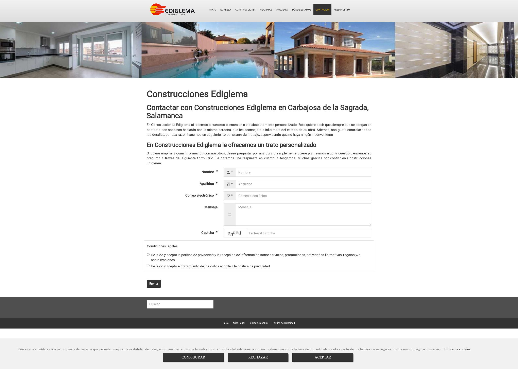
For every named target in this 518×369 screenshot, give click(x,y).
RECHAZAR (258, 357)
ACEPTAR (323, 357)
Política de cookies (456, 349)
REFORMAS (266, 9)
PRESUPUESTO (342, 9)
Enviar (153, 284)
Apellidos (207, 184)
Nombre (208, 172)
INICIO (212, 9)
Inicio (226, 323)
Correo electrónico (200, 195)
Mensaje (211, 207)
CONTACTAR (322, 9)
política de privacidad (197, 255)
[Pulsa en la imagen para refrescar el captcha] (235, 233)
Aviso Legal (239, 323)
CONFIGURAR (193, 357)
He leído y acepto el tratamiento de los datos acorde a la (210, 266)
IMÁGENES (282, 9)
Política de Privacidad (284, 323)
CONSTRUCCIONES (245, 9)
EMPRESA (225, 9)
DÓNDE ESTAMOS (301, 9)
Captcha (208, 233)
